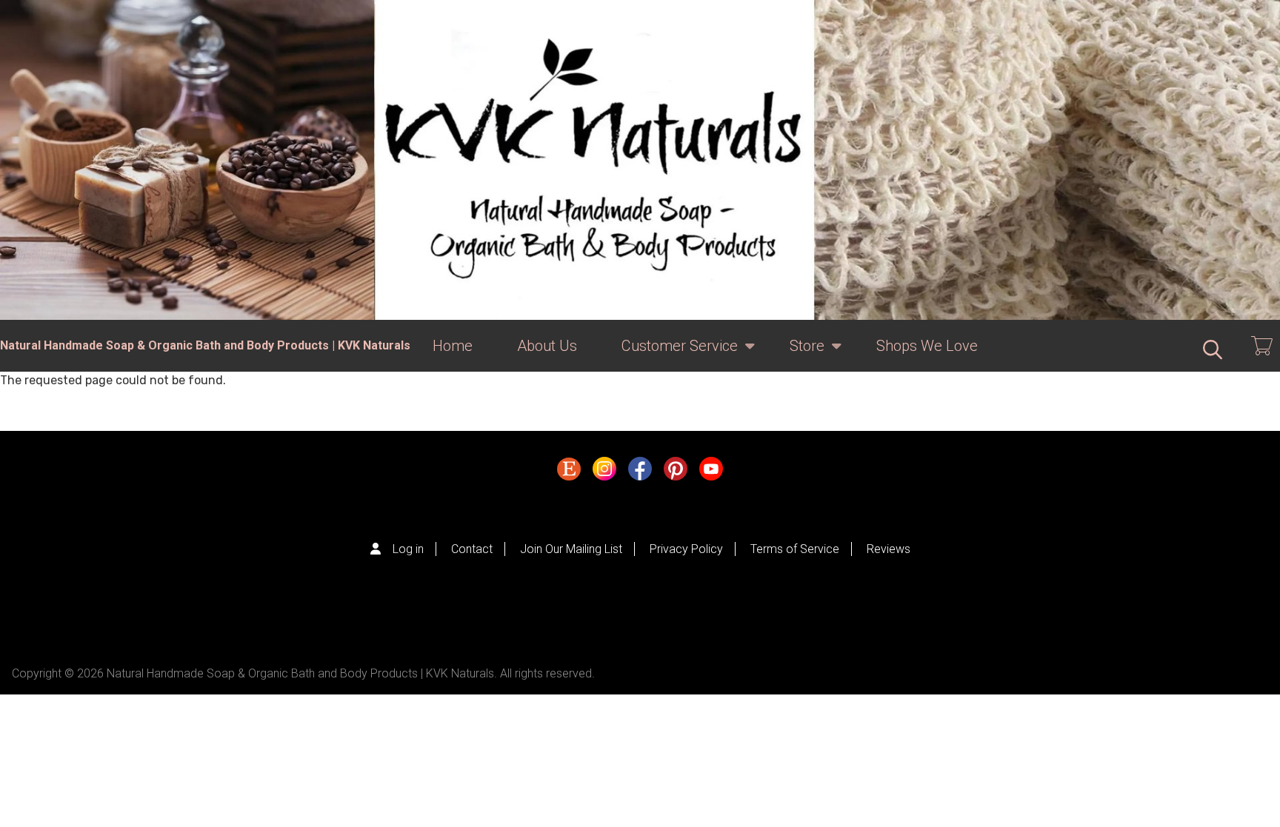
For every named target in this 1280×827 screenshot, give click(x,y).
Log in (408, 549)
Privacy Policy (686, 549)
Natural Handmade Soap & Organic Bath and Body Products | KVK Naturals (205, 345)
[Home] (640, 160)
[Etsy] (569, 472)
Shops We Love (927, 346)
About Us (547, 346)
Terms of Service (794, 549)
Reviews (888, 549)
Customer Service (668, 354)
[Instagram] (604, 472)
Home (453, 346)
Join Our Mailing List (571, 549)
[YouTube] (711, 472)
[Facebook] (640, 472)
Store (795, 354)
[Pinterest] (675, 472)
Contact (472, 549)
